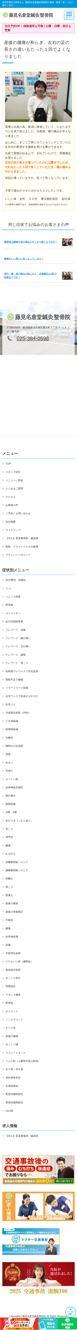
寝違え (9, 895)
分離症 (9, 737)
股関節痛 (11, 804)
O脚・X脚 (11, 812)
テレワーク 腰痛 (16, 654)
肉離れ (9, 878)
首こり (9, 828)
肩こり (9, 886)
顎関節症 (11, 986)
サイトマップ (13, 530)
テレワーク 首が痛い (18, 646)
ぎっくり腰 (12, 1044)
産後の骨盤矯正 (14, 911)
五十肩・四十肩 (14, 1069)
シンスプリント (14, 1019)
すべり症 (11, 1027)
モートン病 (12, 779)
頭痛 (8, 944)
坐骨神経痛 (12, 936)
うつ (8, 588)
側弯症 (9, 837)
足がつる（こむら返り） (19, 820)
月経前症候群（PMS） (18, 712)
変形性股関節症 (14, 1102)
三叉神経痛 (12, 721)
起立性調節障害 (14, 621)
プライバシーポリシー (18, 554)
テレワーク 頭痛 (16, 629)
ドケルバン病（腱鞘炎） (19, 961)
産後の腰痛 (12, 1036)
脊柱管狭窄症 (13, 1077)
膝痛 (8, 845)
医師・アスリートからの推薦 (22, 546)
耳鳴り (9, 770)
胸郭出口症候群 (14, 745)
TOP (8, 463)
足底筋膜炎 (12, 1085)
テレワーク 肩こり (17, 663)
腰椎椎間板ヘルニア (17, 870)
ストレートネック (16, 1052)
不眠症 (9, 920)
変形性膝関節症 (14, 1094)
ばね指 (9, 1110)
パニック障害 (13, 596)
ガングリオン (13, 613)
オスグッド (12, 1011)
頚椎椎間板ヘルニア (17, 862)
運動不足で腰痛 (14, 679)
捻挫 (8, 754)
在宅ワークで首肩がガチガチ (22, 696)
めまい (9, 762)
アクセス (11, 496)
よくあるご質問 (14, 488)
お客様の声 (12, 505)
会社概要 (11, 521)
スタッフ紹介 (13, 471)
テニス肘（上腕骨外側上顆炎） (23, 1061)
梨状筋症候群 (13, 969)
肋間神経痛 (12, 729)
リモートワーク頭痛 (17, 687)
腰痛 (8, 928)
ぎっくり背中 (13, 978)
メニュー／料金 (14, 480)
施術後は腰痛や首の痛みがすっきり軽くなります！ (31, 242)
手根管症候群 (13, 953)
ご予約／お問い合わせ (18, 513)
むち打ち (11, 853)
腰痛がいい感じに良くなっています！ (24, 258)
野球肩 (9, 604)
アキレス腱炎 (13, 994)
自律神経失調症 (14, 787)
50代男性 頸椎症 (16, 580)
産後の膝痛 (12, 903)
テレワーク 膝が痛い (18, 638)
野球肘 (9, 1002)
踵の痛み (11, 795)
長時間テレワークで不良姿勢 (22, 671)
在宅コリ (11, 704)
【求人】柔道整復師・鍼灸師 (22, 538)
